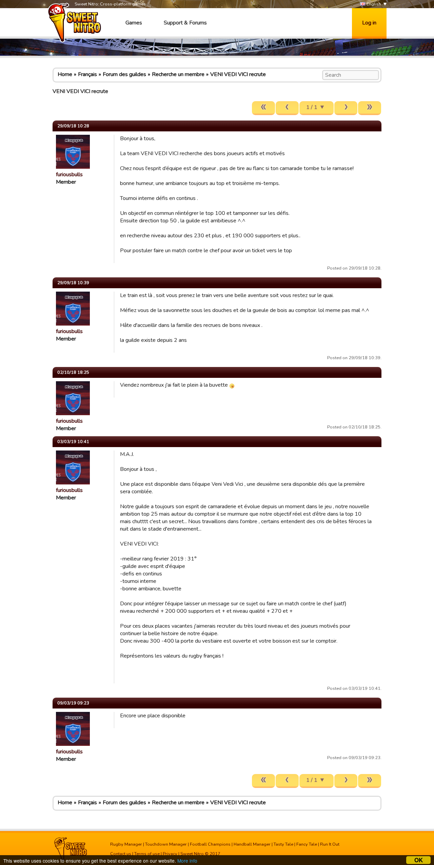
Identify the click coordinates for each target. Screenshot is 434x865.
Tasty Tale (283, 844)
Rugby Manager (126, 844)
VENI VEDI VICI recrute (238, 74)
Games (133, 22)
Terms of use (147, 854)
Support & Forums (185, 22)
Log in (369, 22)
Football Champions (210, 844)
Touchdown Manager (166, 844)
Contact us (120, 854)
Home (65, 74)
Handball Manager (252, 844)
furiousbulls (69, 174)
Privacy (170, 854)
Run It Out (329, 844)
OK (418, 860)
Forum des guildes (124, 74)
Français (87, 74)
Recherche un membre (178, 74)
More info (187, 860)
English (373, 4)
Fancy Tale (306, 844)
